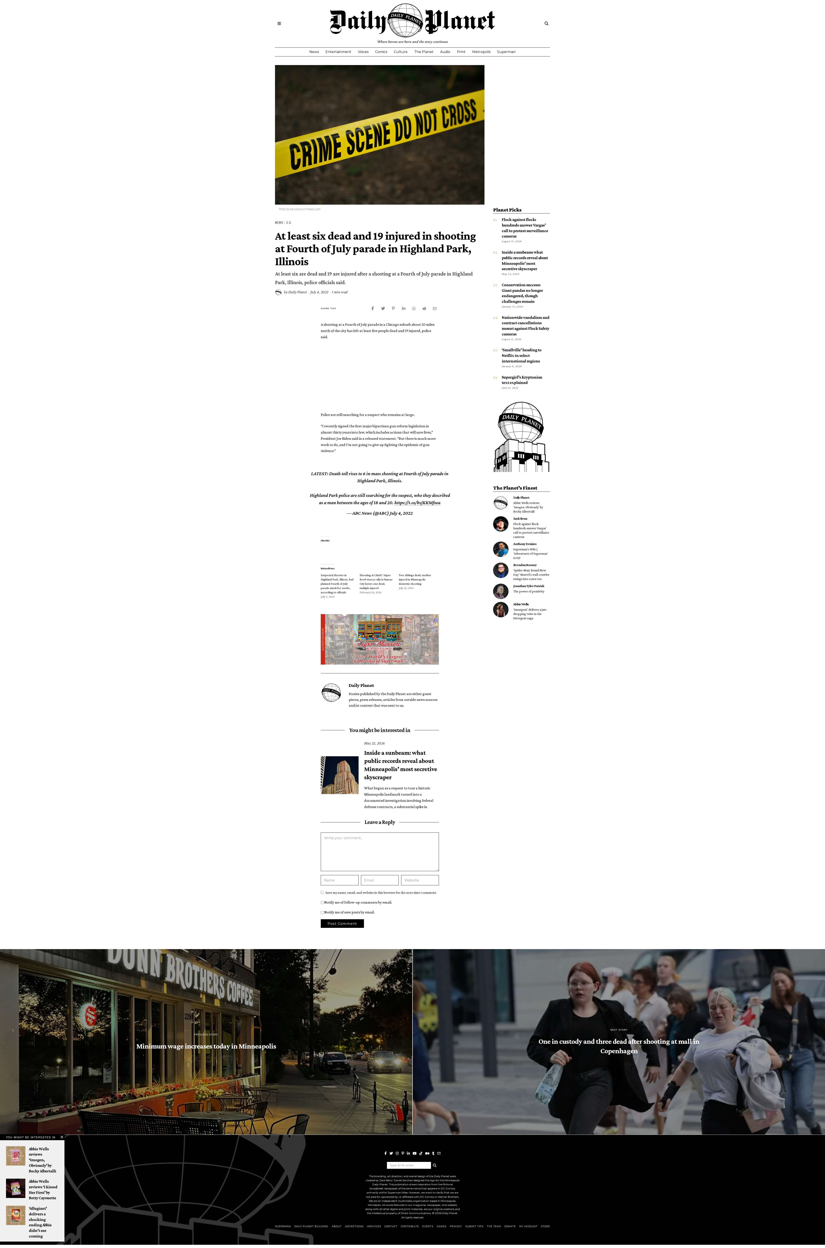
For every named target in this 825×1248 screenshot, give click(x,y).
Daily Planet (297, 292)
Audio (445, 52)
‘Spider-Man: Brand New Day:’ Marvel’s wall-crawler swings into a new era (531, 574)
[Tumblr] (433, 1153)
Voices (363, 52)
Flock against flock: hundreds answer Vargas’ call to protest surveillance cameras (531, 530)
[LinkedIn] (408, 1153)
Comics (381, 52)
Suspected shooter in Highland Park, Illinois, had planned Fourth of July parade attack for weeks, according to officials (337, 583)
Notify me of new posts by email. (349, 912)
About (337, 1226)
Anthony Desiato (524, 544)
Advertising (354, 1226)
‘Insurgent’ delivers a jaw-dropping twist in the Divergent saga (530, 614)
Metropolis (481, 52)
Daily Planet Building (311, 1226)
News (314, 52)
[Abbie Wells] (501, 609)
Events (427, 1226)
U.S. (289, 222)
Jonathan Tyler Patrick (528, 586)
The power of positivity (528, 591)
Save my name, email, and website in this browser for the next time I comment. (381, 892)
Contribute (410, 1226)
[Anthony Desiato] (501, 549)
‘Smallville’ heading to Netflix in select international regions (521, 355)
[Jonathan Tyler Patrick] (501, 591)
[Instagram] (397, 1153)
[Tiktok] (420, 1153)
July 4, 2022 (401, 513)
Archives (374, 1226)
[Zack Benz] (501, 524)
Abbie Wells (521, 604)
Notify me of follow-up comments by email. (358, 902)
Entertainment (338, 52)
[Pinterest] (402, 1153)
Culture (401, 52)
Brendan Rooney (525, 565)
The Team (494, 1226)
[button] (434, 1165)
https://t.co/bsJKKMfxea (417, 502)
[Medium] (427, 1153)
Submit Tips (474, 1226)
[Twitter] (391, 1153)
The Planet (424, 52)
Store (545, 1226)
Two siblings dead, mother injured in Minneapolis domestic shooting (415, 579)
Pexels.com (313, 209)
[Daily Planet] (501, 503)
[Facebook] (385, 1153)
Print (461, 52)
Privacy (456, 1226)
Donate (510, 1226)
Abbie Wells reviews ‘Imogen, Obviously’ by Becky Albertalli (528, 507)
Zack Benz (520, 518)
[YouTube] (415, 1153)
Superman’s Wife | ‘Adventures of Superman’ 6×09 (530, 553)
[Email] (439, 1153)
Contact (391, 1226)
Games (441, 1226)
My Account (528, 1226)
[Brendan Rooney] (501, 570)
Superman (506, 52)
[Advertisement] (380, 375)
